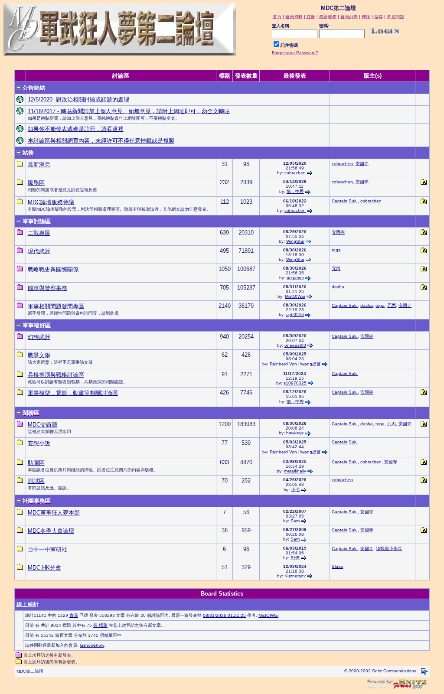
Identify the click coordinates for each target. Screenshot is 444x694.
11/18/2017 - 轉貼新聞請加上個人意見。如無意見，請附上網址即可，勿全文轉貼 (129, 111)
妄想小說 (39, 443)
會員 (73, 615)
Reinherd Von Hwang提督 (295, 364)
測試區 (36, 481)
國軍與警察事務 (47, 288)
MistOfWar (295, 296)
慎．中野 (295, 191)
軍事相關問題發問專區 (56, 306)
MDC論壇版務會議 (51, 202)
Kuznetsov (295, 575)
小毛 (295, 489)
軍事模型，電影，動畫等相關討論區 (73, 393)
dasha (338, 286)
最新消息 (39, 164)
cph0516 (295, 314)
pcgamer (295, 277)
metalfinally (295, 471)
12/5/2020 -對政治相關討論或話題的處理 (78, 99)
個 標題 (100, 625)
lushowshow (92, 645)
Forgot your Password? (295, 52)
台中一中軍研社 (47, 549)
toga (336, 250)
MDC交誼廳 (42, 424)
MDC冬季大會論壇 (51, 531)
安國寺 (362, 163)
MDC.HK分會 (44, 567)
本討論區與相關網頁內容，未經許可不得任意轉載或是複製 (101, 140)
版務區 (36, 182)
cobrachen (295, 172)
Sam (295, 520)
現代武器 (39, 251)
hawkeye (295, 432)
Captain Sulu (345, 201)
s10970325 (295, 383)
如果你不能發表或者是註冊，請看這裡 (76, 129)
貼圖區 (36, 462)
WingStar (295, 241)
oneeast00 (295, 345)
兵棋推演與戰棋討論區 (56, 374)
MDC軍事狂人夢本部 (54, 512)
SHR (295, 557)
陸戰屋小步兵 (389, 548)
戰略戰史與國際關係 (53, 269)
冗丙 (336, 268)
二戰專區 (39, 233)
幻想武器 (39, 337)
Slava (337, 566)
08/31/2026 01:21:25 (224, 615)
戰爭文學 (39, 355)
